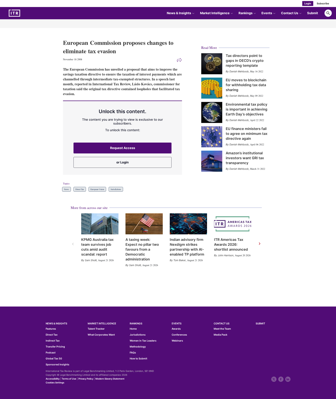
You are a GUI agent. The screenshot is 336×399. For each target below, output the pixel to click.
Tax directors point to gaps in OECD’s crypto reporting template (245, 61)
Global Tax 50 (54, 358)
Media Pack (220, 334)
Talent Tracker (96, 329)
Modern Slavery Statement (109, 378)
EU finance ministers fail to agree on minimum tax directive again (246, 134)
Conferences (179, 334)
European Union (97, 189)
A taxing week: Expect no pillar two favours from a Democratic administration (142, 249)
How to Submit (138, 358)
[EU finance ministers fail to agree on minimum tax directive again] (211, 136)
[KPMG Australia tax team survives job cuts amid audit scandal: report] (99, 223)
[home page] (23, 13)
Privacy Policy (85, 378)
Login (307, 3)
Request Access (122, 148)
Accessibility (52, 378)
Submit (312, 13)
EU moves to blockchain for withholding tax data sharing (246, 85)
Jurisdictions (116, 189)
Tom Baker (179, 260)
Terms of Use (69, 378)
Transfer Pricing (55, 346)
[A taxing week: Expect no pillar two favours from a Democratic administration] (144, 223)
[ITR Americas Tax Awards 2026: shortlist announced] (232, 223)
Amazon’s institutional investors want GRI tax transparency (245, 158)
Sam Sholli (91, 260)
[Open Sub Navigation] (193, 13)
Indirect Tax (53, 340)
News (66, 189)
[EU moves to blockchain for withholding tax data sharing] (211, 88)
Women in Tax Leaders (143, 340)
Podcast (50, 352)
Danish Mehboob (239, 71)
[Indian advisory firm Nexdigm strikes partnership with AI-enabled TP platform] (188, 223)
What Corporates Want (101, 334)
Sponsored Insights (57, 364)
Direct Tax (79, 189)
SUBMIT (260, 323)
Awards (176, 329)
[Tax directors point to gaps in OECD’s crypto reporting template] (211, 63)
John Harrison (225, 255)
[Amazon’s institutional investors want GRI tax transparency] (211, 161)
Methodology (138, 346)
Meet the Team (222, 329)
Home (133, 329)
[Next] (259, 243)
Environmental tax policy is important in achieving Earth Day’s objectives (246, 109)
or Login (122, 162)
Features (51, 329)
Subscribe (323, 3)
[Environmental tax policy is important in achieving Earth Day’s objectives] (211, 112)
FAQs (133, 352)
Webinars (177, 340)
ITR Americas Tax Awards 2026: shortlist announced (231, 245)
